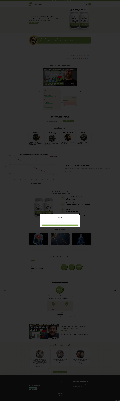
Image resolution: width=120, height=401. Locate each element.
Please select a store (60, 217)
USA (60, 221)
